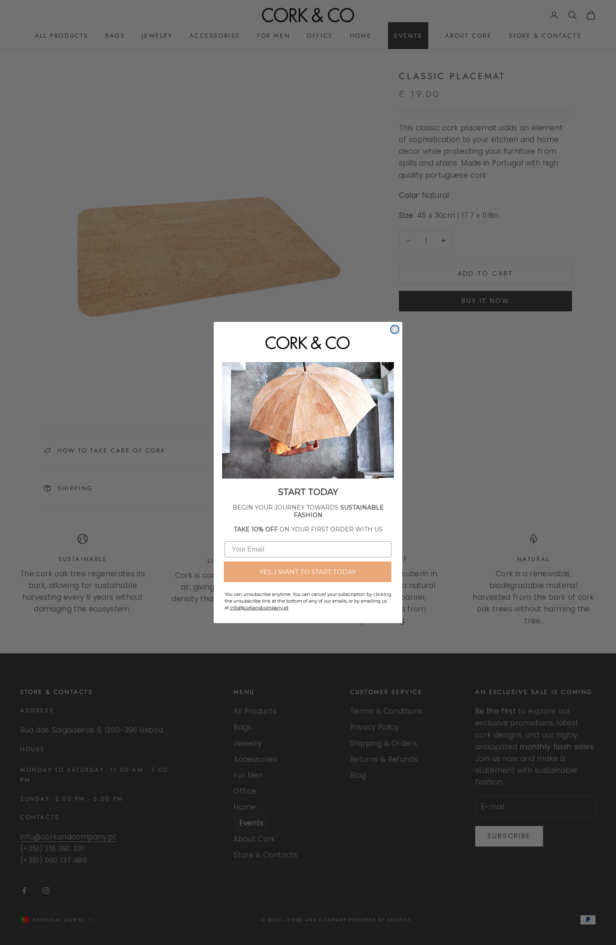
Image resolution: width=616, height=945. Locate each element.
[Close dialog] (395, 329)
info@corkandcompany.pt (259, 608)
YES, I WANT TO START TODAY (308, 572)
